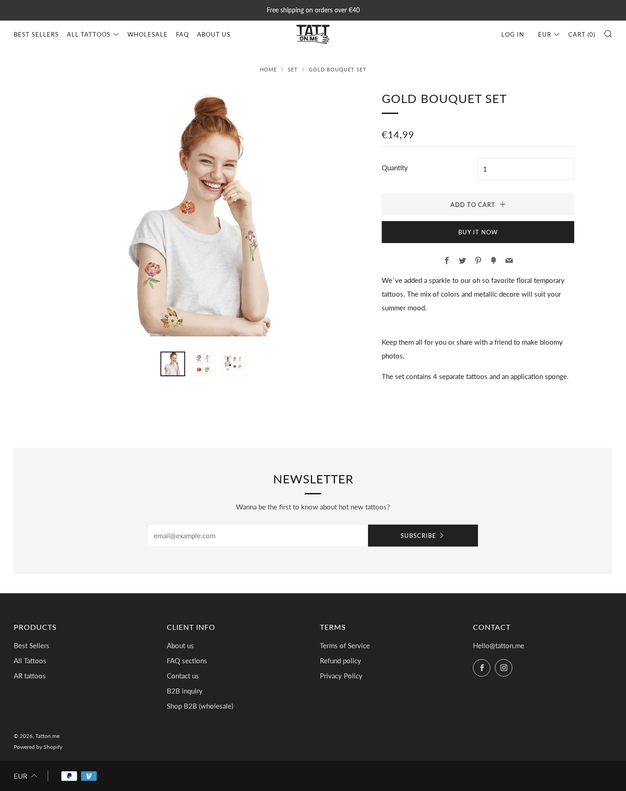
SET (293, 69)
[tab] (172, 364)
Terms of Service (345, 645)
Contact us (183, 676)
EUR (544, 34)
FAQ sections (187, 660)
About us (214, 34)
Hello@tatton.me (498, 645)
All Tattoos (88, 34)
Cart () (581, 34)
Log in (512, 34)
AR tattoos (30, 676)
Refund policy (340, 660)
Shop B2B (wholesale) (200, 706)
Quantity (395, 167)
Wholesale (147, 34)
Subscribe (418, 535)
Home (268, 69)
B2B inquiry (185, 691)
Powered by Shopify (38, 746)
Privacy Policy (341, 676)
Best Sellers (36, 34)
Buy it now (478, 232)
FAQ (182, 34)
